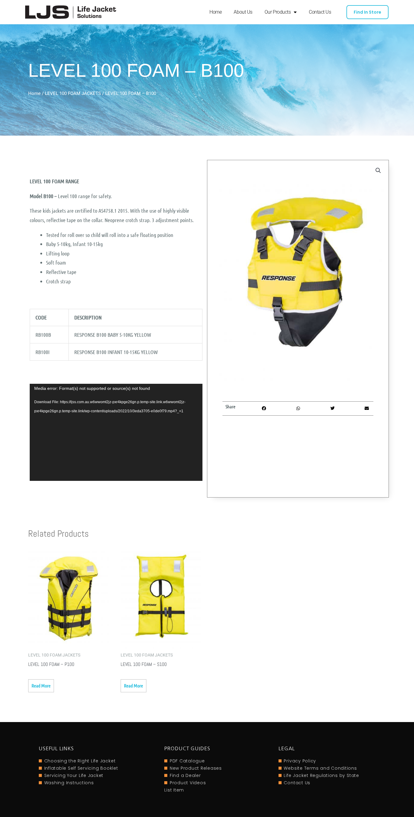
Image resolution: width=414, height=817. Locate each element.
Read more (41, 685)
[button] (378, 170)
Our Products (278, 12)
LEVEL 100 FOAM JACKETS (73, 93)
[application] (116, 432)
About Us (243, 12)
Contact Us (320, 12)
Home (215, 12)
